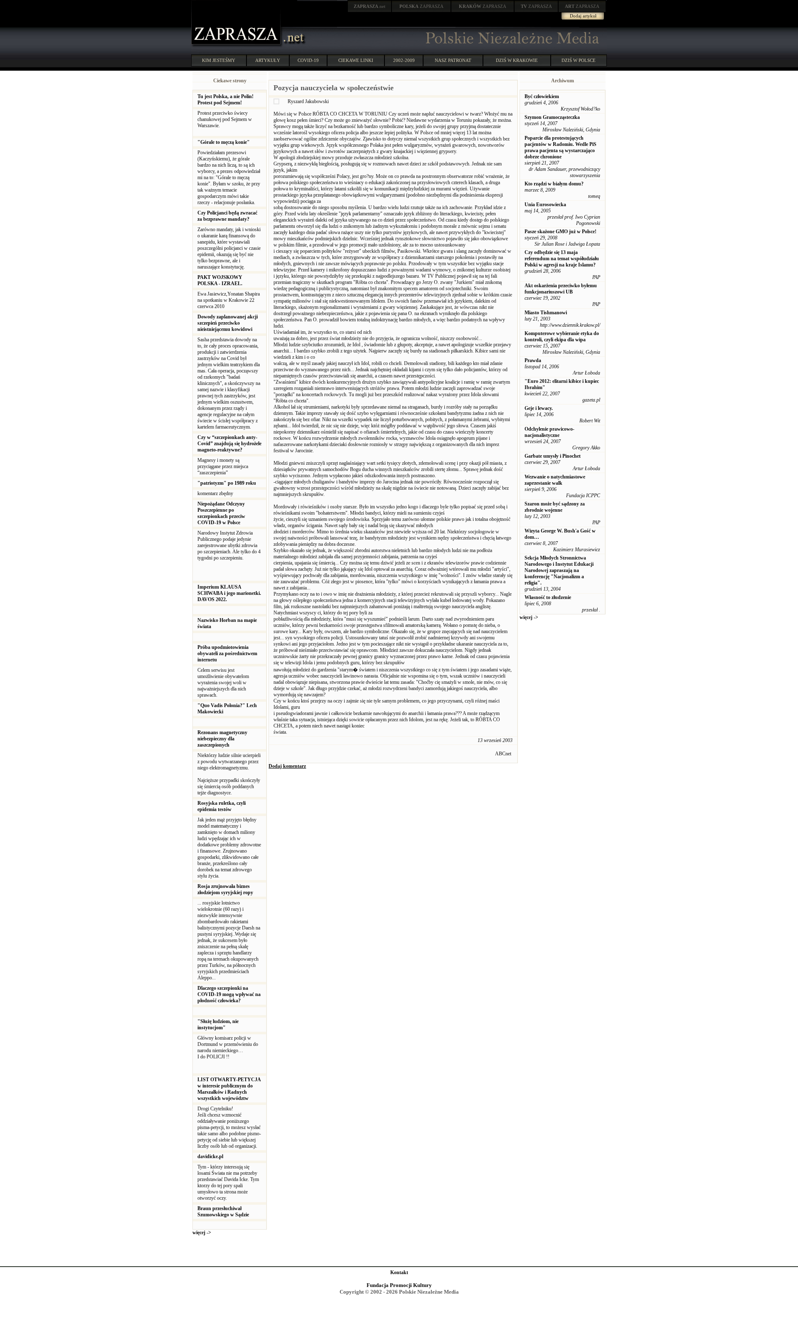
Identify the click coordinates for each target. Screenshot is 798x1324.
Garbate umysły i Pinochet (553, 456)
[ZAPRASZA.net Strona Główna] (237, 46)
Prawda (533, 360)
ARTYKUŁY (267, 60)
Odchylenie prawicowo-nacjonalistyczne (549, 432)
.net (369, 6)
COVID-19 (308, 60)
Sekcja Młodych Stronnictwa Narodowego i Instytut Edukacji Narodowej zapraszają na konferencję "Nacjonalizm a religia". (559, 570)
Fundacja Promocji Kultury (399, 1285)
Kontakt (399, 1272)
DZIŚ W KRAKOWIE (517, 60)
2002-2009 (404, 60)
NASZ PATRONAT (453, 60)
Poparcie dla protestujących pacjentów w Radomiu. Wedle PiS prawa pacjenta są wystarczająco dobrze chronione (560, 147)
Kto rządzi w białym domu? (554, 184)
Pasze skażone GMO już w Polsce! (560, 231)
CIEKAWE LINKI (355, 60)
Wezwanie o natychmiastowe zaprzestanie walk (555, 480)
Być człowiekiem (542, 96)
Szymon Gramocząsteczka (552, 117)
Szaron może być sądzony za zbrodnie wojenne (555, 507)
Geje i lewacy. (539, 408)
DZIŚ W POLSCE (579, 60)
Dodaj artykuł (583, 15)
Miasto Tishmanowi (546, 313)
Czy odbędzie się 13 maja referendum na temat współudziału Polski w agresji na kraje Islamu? (562, 258)
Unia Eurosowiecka (545, 204)
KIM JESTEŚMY (218, 60)
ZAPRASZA (421, 6)
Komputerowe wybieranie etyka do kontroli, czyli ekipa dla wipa (562, 336)
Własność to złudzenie (548, 597)
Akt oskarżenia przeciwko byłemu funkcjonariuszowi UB (561, 289)
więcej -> (201, 1232)
